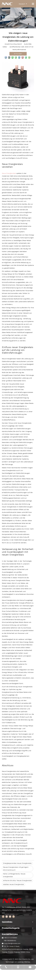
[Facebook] (3, 916)
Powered (22, 49)
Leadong (20, 962)
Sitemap (27, 962)
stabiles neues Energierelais (13, 884)
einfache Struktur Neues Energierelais (17, 880)
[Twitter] (10, 916)
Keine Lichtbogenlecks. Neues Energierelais (14, 875)
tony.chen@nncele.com (12, 943)
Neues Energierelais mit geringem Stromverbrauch (15, 868)
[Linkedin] (6, 916)
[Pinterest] (13, 916)
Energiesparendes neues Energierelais (17, 863)
